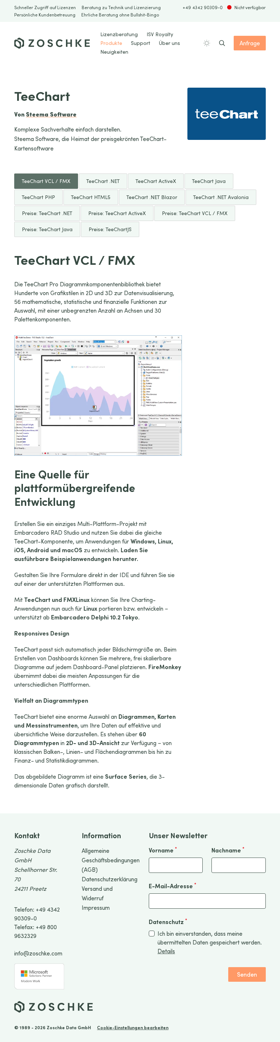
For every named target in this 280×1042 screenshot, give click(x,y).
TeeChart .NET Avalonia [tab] (221, 197)
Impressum (96, 907)
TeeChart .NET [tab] (103, 181)
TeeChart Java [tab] (209, 181)
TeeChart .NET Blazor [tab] (152, 197)
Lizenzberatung (119, 34)
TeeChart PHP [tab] (38, 197)
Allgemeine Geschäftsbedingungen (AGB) (111, 860)
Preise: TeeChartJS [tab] (110, 229)
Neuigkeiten (114, 51)
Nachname (227, 850)
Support (140, 42)
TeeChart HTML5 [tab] (90, 197)
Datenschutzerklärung (109, 879)
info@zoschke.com (38, 953)
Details (166, 951)
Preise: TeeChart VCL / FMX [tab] (195, 213)
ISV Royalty (160, 34)
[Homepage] (52, 43)
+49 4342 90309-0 (203, 7)
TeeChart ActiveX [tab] (156, 181)
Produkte (111, 42)
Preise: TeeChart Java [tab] (47, 229)
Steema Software (51, 114)
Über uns (169, 42)
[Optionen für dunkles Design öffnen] (206, 43)
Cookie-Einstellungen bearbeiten (132, 1027)
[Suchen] (222, 43)
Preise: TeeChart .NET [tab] (47, 213)
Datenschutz (168, 921)
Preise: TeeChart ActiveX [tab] (117, 213)
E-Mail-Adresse (172, 886)
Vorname (163, 850)
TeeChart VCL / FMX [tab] (46, 181)
